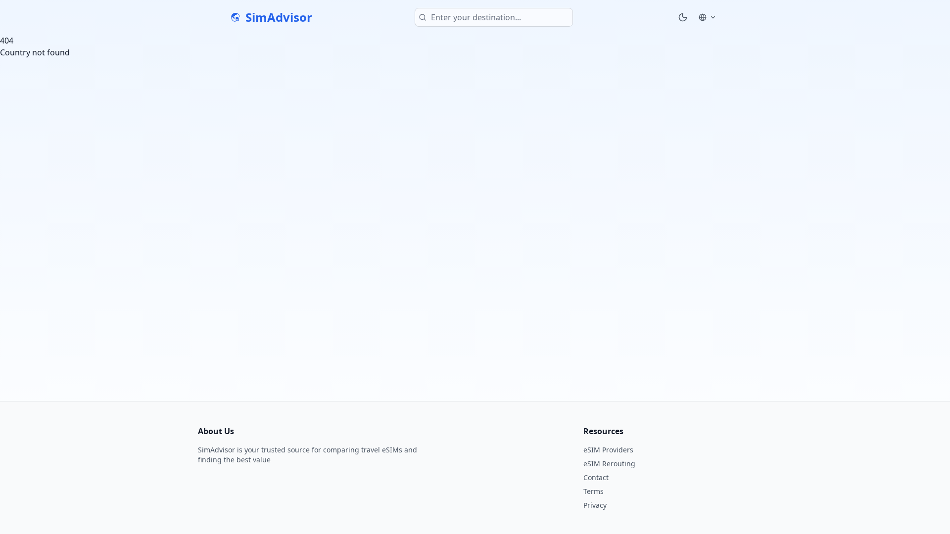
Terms (593, 491)
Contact (596, 477)
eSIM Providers (608, 449)
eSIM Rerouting (609, 463)
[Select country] (707, 17)
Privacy (595, 505)
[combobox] (494, 17)
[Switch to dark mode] (683, 17)
